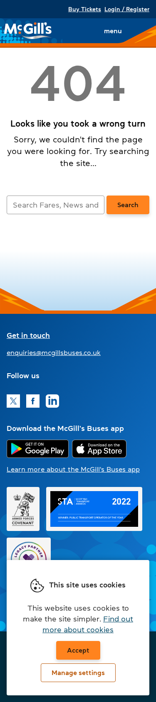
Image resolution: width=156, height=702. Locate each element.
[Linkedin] (52, 401)
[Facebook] (33, 401)
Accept (78, 650)
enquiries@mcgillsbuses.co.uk (54, 352)
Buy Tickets (84, 9)
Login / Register (126, 9)
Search (128, 204)
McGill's (28, 30)
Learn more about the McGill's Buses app (73, 469)
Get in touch (28, 335)
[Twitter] (13, 401)
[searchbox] (55, 205)
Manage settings (78, 672)
